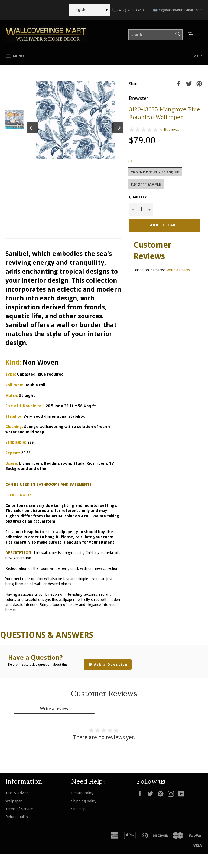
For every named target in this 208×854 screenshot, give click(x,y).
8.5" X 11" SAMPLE (146, 184)
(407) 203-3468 (128, 10)
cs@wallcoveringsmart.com (178, 10)
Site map (78, 809)
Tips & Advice (16, 793)
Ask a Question (110, 664)
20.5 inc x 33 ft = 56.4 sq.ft (155, 172)
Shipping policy (83, 801)
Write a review (178, 270)
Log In (198, 56)
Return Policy (82, 793)
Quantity (138, 197)
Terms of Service (19, 809)
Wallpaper (13, 801)
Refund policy (16, 817)
